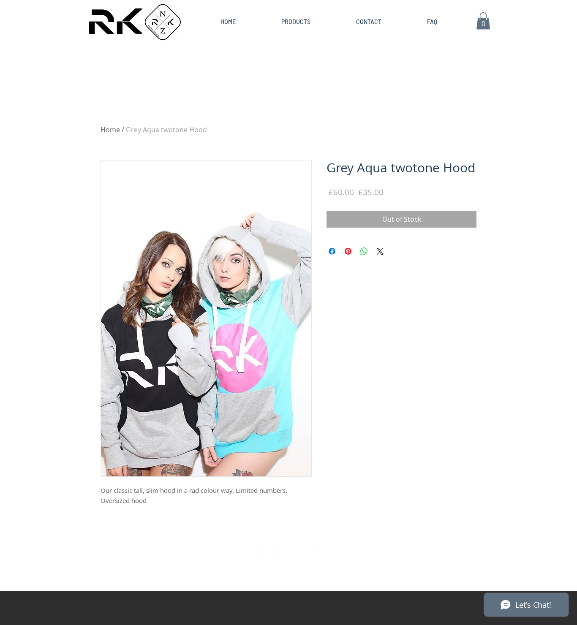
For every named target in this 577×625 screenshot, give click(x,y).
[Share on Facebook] (332, 251)
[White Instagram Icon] (317, 548)
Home (110, 129)
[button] (483, 21)
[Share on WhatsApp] (364, 251)
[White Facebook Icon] (259, 548)
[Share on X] (380, 251)
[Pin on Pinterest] (348, 251)
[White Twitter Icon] (288, 548)
